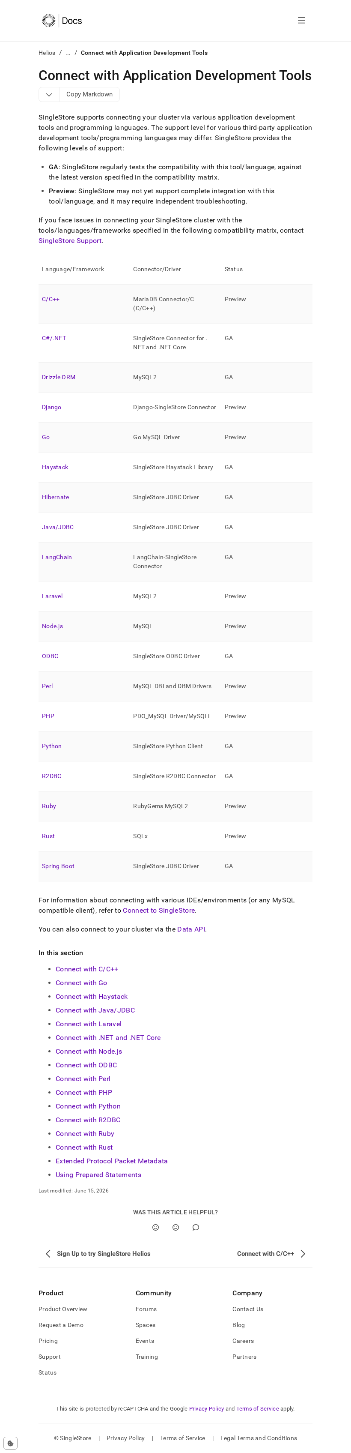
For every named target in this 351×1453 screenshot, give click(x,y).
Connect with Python (88, 1106)
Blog (238, 1324)
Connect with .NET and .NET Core (108, 1038)
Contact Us (247, 1309)
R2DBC (51, 776)
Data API (191, 929)
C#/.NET (54, 338)
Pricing (48, 1340)
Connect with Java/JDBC (95, 1010)
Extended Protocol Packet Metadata (112, 1161)
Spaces (146, 1324)
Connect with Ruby (85, 1133)
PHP (48, 716)
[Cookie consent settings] (10, 1443)
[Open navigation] (301, 20)
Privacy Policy (206, 1408)
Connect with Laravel (89, 1024)
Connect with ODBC (86, 1065)
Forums (146, 1309)
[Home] (62, 20)
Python (52, 746)
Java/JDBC (58, 527)
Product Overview (63, 1309)
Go (46, 437)
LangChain (57, 557)
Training (147, 1356)
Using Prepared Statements (98, 1175)
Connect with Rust (84, 1147)
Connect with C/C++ (87, 969)
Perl (47, 686)
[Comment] (196, 1227)
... (68, 52)
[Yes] (156, 1227)
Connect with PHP (84, 1092)
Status (48, 1372)
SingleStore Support (70, 241)
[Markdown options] (49, 94)
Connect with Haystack (92, 996)
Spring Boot (58, 866)
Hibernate (55, 497)
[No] (176, 1227)
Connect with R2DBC (88, 1120)
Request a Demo (61, 1324)
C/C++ (50, 299)
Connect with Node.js (89, 1051)
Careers (243, 1340)
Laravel (52, 596)
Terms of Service (257, 1408)
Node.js (52, 626)
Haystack (55, 467)
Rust (48, 836)
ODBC (50, 656)
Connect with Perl (83, 1079)
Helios (47, 52)
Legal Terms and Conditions (258, 1438)
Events (145, 1340)
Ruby (49, 806)
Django (52, 407)
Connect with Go (81, 983)
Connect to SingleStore (159, 910)
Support (50, 1356)
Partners (244, 1356)
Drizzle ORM (58, 377)
